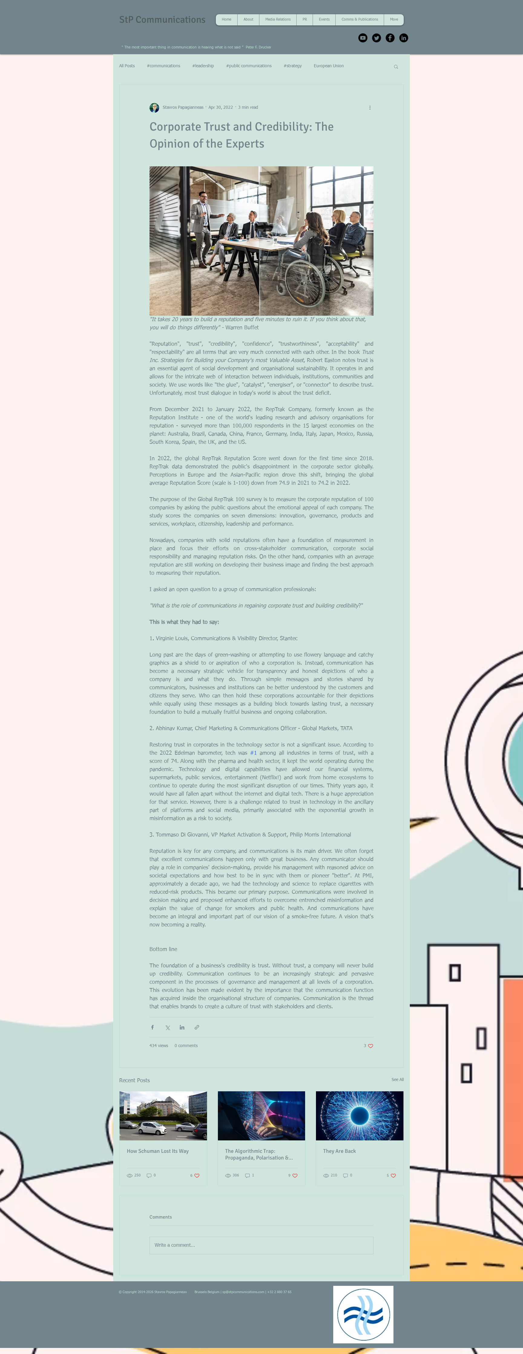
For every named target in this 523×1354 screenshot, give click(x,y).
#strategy (293, 66)
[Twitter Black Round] (376, 37)
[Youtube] (362, 37)
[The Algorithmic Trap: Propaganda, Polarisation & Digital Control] (261, 1115)
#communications (163, 66)
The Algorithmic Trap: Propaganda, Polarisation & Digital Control (256, 1154)
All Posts (127, 66)
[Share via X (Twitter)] (167, 1027)
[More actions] (369, 107)
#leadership (203, 66)
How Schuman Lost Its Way (158, 1151)
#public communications (248, 66)
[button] (396, 66)
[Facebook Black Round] (390, 37)
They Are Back (339, 1151)
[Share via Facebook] (152, 1027)
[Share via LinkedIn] (182, 1027)
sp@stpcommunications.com (243, 1292)
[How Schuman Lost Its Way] (163, 1115)
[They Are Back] (359, 1115)
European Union (329, 66)
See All (398, 1080)
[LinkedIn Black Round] (403, 37)
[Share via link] (197, 1027)
